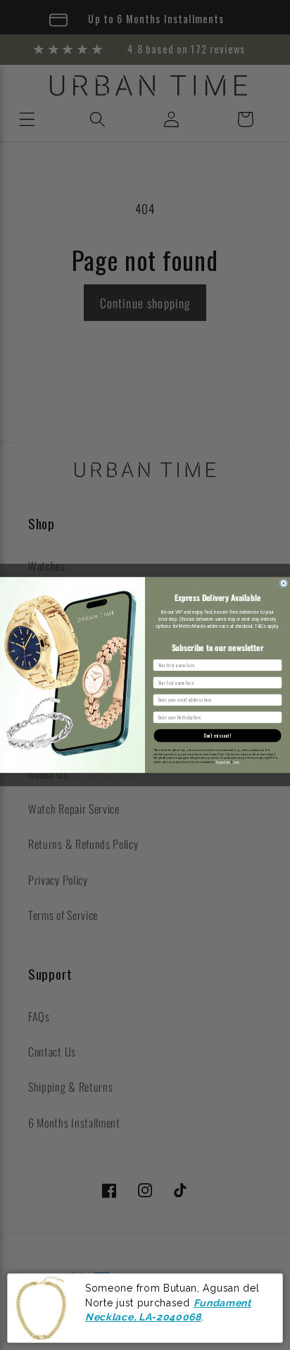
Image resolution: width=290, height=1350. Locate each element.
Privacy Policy (223, 762)
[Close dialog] (283, 583)
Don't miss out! (217, 735)
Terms (236, 762)
